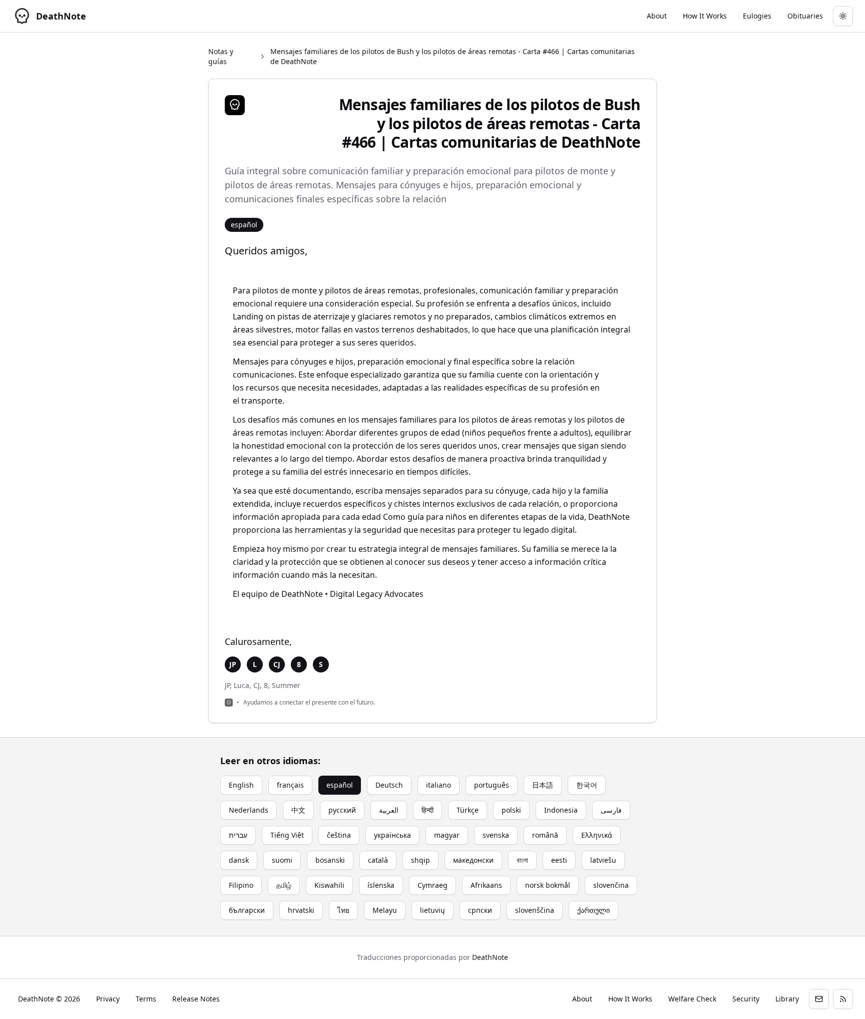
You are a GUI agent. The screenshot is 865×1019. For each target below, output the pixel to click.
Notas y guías (220, 56)
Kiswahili (329, 885)
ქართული (593, 910)
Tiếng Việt (287, 835)
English (241, 785)
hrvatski (301, 910)
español (339, 785)
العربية (388, 810)
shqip (420, 860)
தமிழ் (283, 885)
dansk (239, 860)
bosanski (330, 860)
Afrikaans (486, 885)
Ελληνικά (596, 835)
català (378, 860)
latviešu (603, 860)
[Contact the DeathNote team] (819, 999)
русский (342, 810)
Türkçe (468, 810)
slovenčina (611, 885)
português (491, 785)
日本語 (542, 785)
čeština (339, 835)
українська (392, 835)
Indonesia (561, 810)
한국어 (586, 785)
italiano (438, 785)
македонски (473, 860)
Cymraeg (432, 885)
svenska (496, 835)
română (545, 835)
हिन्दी (427, 810)
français (290, 785)
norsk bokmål (547, 885)
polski (511, 810)
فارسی (611, 810)
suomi (282, 860)
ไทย (343, 910)
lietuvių (432, 910)
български (247, 910)
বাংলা (522, 860)
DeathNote (490, 957)
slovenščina (534, 910)
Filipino (241, 885)
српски (480, 910)
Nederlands (248, 810)
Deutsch (389, 785)
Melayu (384, 910)
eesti (559, 860)
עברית (238, 835)
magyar (447, 835)
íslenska (380, 885)
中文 (298, 810)
